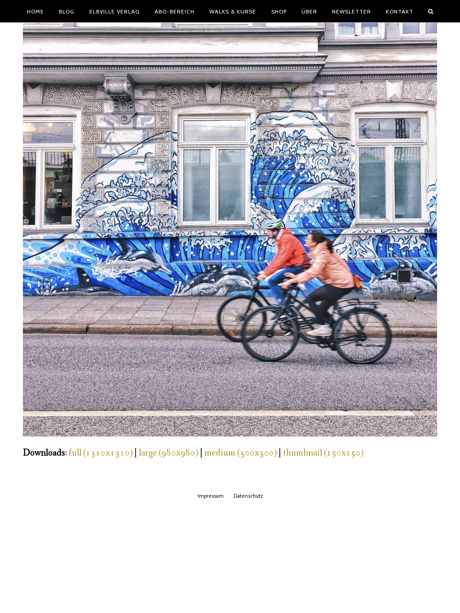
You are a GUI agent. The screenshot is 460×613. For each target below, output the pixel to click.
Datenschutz (248, 496)
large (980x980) (168, 453)
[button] (431, 11)
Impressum (211, 496)
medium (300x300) (240, 453)
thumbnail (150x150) (323, 453)
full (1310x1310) (101, 453)
